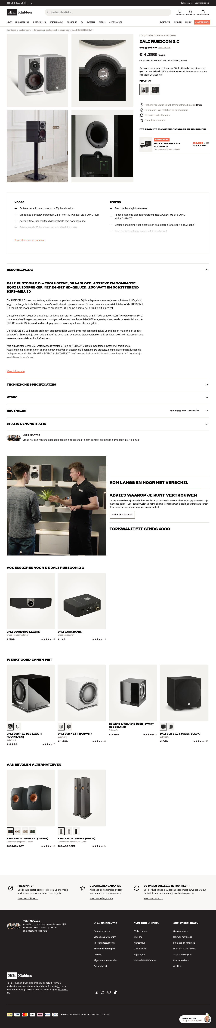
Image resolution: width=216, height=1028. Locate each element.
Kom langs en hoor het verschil (149, 488)
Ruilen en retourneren (104, 943)
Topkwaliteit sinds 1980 (140, 513)
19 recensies (164, 47)
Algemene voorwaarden (105, 960)
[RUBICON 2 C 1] (37, 70)
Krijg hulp (134, 440)
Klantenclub (139, 943)
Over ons (138, 937)
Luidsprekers (25, 30)
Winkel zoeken (140, 931)
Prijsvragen (139, 954)
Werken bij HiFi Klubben (145, 960)
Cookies (177, 966)
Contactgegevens (102, 931)
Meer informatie (50, 3)
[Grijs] (61, 831)
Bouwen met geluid (182, 937)
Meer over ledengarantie (101, 898)
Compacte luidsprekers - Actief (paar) (157, 35)
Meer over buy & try (153, 898)
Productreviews (181, 960)
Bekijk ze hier (156, 75)
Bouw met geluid (202, 3)
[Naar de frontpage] (19, 12)
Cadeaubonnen (180, 931)
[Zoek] (48, 12)
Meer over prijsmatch (28, 898)
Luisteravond (140, 948)
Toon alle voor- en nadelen (29, 240)
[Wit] (144, 89)
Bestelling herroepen (104, 948)
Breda (199, 105)
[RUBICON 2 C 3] (37, 146)
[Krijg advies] (207, 1019)
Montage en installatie (184, 943)
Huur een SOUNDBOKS (184, 948)
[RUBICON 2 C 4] (102, 146)
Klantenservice (186, 3)
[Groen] (32, 831)
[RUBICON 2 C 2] (102, 70)
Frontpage (11, 30)
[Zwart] (155, 89)
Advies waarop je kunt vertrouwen (153, 500)
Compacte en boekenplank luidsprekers (51, 30)
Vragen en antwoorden (105, 937)
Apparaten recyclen (182, 954)
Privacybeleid (100, 966)
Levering (98, 954)
